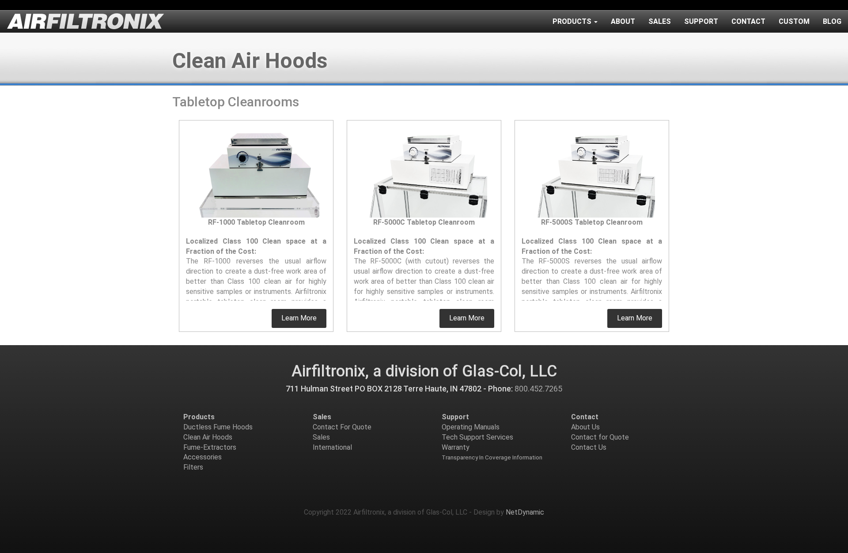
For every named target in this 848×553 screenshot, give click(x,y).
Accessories (202, 457)
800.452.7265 (538, 388)
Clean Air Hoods (207, 437)
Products (572, 21)
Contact (748, 21)
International (332, 447)
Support (701, 21)
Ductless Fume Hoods (218, 427)
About (623, 21)
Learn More (299, 318)
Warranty (455, 447)
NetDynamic (525, 512)
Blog (832, 21)
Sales (659, 21)
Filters (193, 467)
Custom (794, 21)
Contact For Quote (342, 427)
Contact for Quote (600, 437)
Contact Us (588, 447)
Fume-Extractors (209, 447)
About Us (585, 427)
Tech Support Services (477, 437)
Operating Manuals (471, 427)
